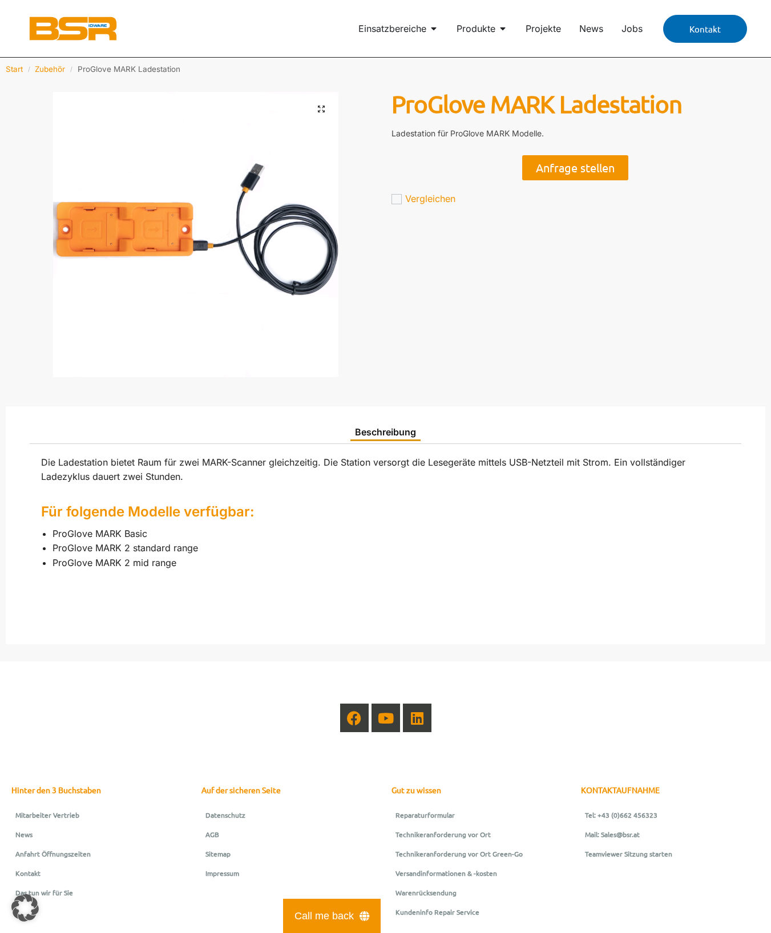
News (24, 834)
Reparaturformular (425, 814)
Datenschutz (225, 814)
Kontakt (28, 873)
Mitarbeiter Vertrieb (47, 814)
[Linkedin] (417, 718)
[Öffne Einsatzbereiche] (433, 28)
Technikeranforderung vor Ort (443, 834)
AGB (212, 834)
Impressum (222, 873)
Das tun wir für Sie (44, 892)
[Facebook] (354, 718)
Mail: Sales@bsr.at (612, 834)
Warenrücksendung (426, 892)
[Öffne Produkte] (502, 28)
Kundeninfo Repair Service (437, 911)
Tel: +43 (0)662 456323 (621, 814)
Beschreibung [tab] (385, 432)
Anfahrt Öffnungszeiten (53, 853)
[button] (321, 109)
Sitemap (218, 853)
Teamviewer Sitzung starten (628, 853)
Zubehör (50, 69)
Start (14, 69)
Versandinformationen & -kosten (446, 873)
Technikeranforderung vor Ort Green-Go (459, 853)
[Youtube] (386, 718)
